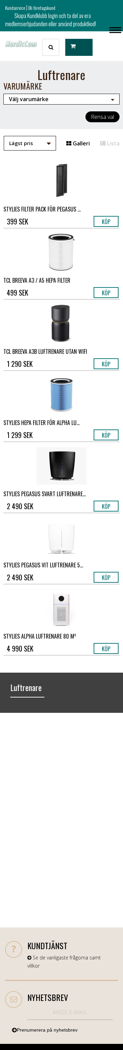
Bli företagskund (41, 7)
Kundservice (15, 7)
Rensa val (102, 117)
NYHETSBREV (47, 997)
